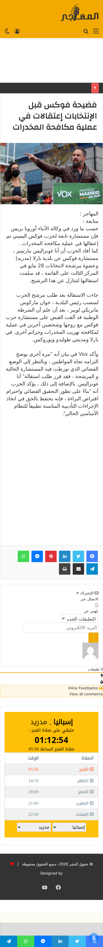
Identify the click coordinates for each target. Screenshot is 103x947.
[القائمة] (96, 31)
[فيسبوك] (92, 556)
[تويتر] (78, 556)
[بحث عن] (86, 31)
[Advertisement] (51, 60)
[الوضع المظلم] (7, 31)
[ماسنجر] (37, 556)
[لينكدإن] (64, 556)
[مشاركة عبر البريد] (78, 569)
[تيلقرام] (92, 569)
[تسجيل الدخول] (17, 31)
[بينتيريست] (51, 556)
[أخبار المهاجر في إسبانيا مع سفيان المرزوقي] (80, 12)
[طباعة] (64, 569)
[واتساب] (23, 556)
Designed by (51, 873)
